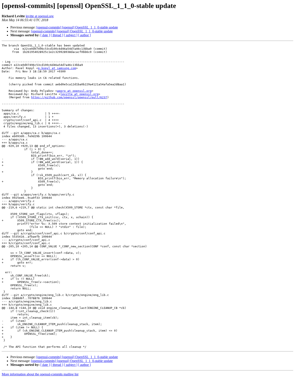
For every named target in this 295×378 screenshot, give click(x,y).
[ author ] (84, 35)
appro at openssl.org (74, 90)
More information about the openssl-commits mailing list (40, 374)
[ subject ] (70, 35)
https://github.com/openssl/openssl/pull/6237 (69, 97)
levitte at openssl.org (40, 16)
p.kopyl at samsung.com (57, 68)
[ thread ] (57, 35)
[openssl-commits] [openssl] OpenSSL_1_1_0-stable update (77, 27)
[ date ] (45, 35)
